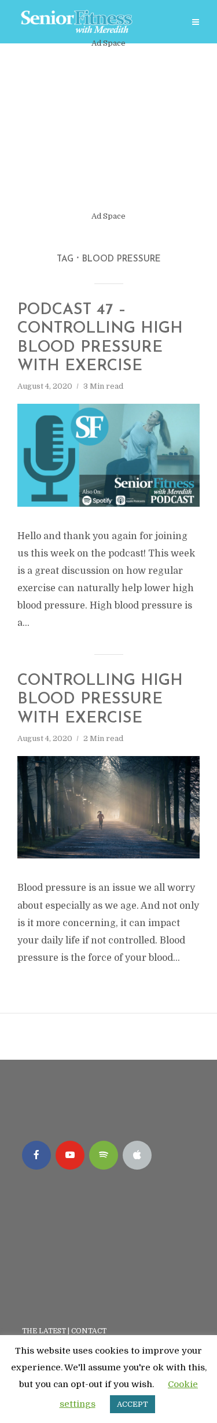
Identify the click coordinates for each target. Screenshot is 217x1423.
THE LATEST (44, 1331)
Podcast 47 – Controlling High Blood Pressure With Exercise (100, 338)
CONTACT (89, 1331)
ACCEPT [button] (132, 1404)
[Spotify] (103, 1155)
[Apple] (137, 1155)
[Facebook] (36, 1155)
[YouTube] (70, 1155)
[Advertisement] (108, 129)
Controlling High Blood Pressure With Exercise (100, 700)
